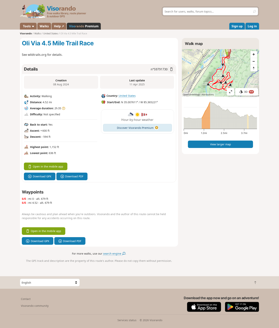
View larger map (220, 144)
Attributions (208, 94)
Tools (27, 26)
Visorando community (35, 306)
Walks (44, 26)
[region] (220, 73)
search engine (112, 253)
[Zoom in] (253, 54)
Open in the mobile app (48, 166)
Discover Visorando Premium (135, 128)
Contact (26, 299)
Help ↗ (59, 26)
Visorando (26, 33)
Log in (252, 26)
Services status (126, 320)
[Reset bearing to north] (253, 68)
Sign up (237, 26)
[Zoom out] (253, 61)
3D (248, 92)
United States (127, 96)
